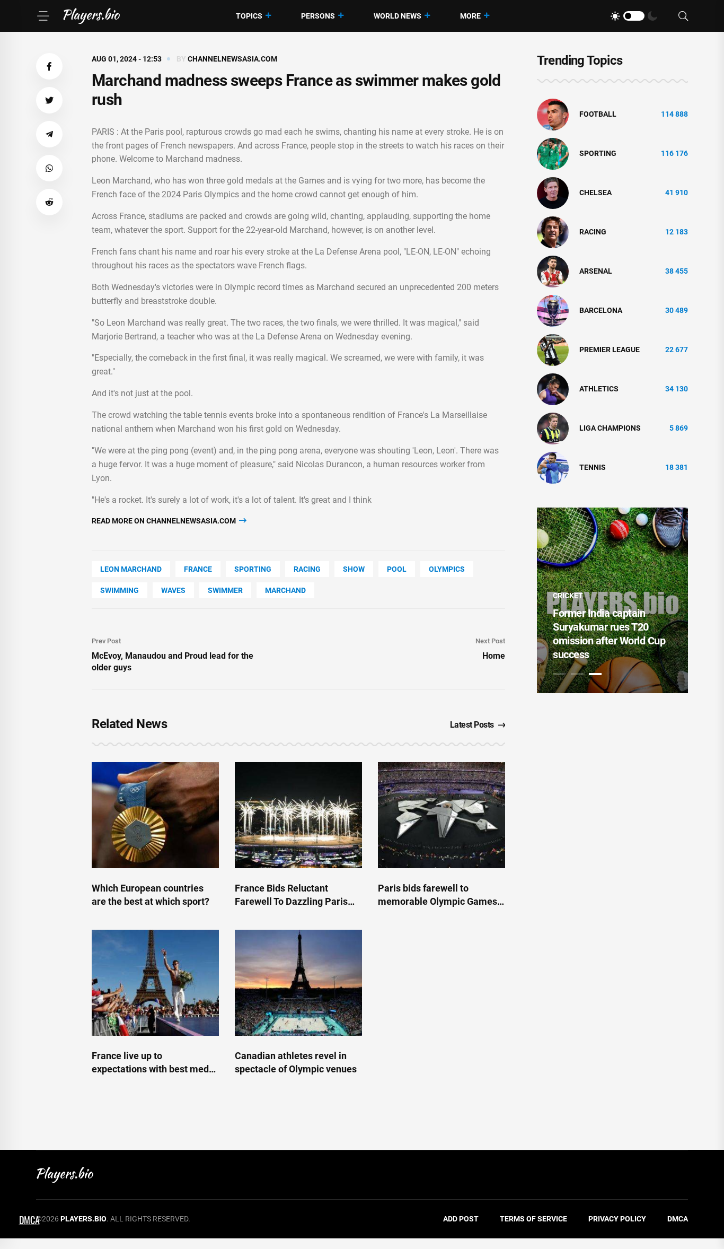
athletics (599, 389)
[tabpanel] (612, 600)
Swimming (119, 590)
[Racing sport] (553, 232)
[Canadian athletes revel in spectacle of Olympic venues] (298, 983)
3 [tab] (595, 674)
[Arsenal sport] (553, 271)
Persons (318, 16)
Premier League (609, 349)
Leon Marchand (131, 569)
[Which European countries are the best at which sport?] (155, 815)
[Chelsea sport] (553, 192)
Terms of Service (533, 1219)
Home (493, 656)
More (470, 16)
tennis (592, 467)
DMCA (677, 1219)
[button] (49, 66)
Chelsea (595, 192)
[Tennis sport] (553, 467)
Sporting (252, 569)
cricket (568, 595)
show (354, 569)
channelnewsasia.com (232, 59)
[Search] (683, 16)
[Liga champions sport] (553, 428)
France (198, 569)
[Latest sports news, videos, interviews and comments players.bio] (91, 15)
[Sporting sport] (553, 153)
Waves (173, 590)
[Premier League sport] (553, 349)
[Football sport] (553, 114)
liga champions (610, 428)
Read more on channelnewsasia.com (164, 521)
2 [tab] (577, 674)
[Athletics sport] (553, 389)
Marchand (285, 590)
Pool (397, 569)
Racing (307, 569)
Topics (249, 16)
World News (397, 16)
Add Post (461, 1219)
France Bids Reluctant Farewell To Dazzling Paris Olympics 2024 (291, 901)
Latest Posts (472, 725)
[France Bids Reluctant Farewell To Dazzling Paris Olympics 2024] (298, 815)
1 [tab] (559, 674)
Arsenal (595, 271)
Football (597, 114)
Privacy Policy (617, 1219)
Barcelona (600, 310)
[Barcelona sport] (553, 310)
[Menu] (43, 16)
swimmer (225, 590)
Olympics (447, 569)
